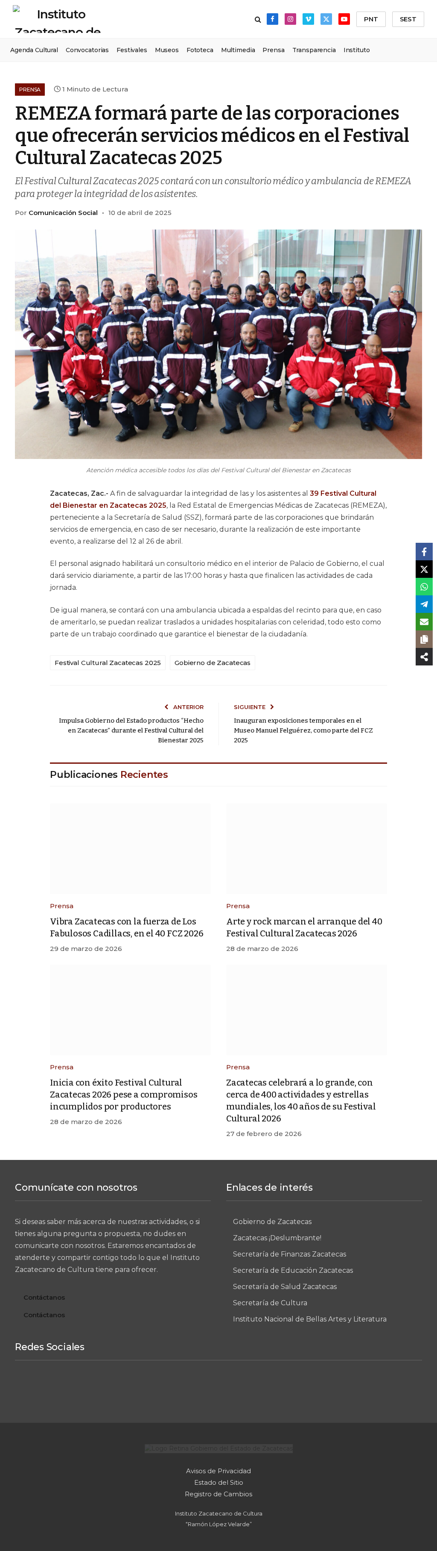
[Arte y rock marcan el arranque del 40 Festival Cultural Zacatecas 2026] (306, 848)
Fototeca (199, 50)
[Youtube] (281, 1388)
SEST (408, 19)
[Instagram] (187, 1388)
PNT (371, 19)
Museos (167, 50)
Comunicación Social (63, 213)
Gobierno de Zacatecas (213, 663)
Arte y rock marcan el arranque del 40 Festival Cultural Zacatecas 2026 (304, 927)
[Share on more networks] (424, 656)
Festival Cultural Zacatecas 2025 (108, 663)
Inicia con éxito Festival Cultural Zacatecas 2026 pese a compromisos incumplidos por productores (123, 1094)
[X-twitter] (250, 1388)
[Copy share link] (424, 639)
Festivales (132, 50)
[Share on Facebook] (424, 551)
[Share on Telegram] (424, 604)
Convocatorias (87, 50)
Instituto (357, 50)
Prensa (273, 50)
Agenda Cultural (34, 50)
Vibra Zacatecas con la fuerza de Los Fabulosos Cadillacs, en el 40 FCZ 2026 (126, 927)
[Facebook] (155, 1388)
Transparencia (314, 50)
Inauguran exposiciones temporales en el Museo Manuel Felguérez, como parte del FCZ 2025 (303, 730)
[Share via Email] (424, 621)
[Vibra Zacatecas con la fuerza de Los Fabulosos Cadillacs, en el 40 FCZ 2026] (130, 848)
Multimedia (238, 50)
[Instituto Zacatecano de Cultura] (57, 19)
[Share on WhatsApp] (424, 586)
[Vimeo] (218, 1388)
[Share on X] (424, 569)
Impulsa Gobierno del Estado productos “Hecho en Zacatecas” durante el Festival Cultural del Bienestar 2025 (131, 730)
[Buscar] (258, 19)
